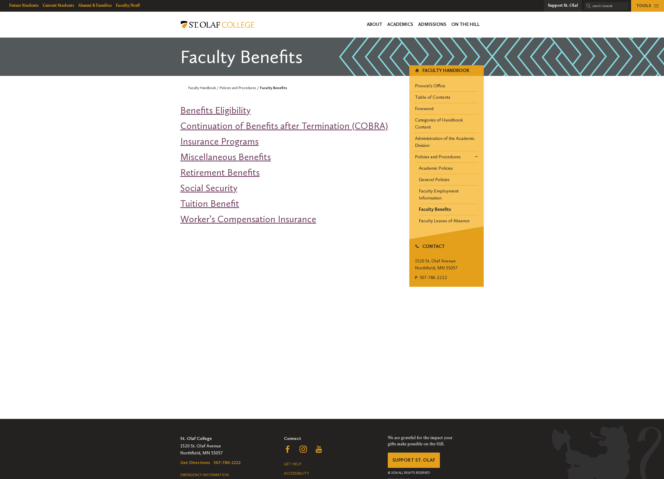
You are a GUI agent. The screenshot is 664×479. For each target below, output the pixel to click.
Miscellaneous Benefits (225, 156)
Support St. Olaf (413, 460)
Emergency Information (204, 475)
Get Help (292, 464)
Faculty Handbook (445, 70)
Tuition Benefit (209, 203)
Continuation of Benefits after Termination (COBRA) (284, 125)
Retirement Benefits (220, 172)
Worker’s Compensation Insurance (248, 219)
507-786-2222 (433, 277)
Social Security (208, 188)
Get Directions (195, 462)
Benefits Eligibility (215, 110)
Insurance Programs (219, 141)
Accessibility (296, 473)
